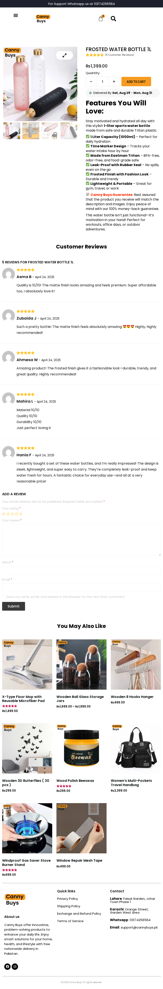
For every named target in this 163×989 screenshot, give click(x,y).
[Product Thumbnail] (64, 55)
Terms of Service (70, 921)
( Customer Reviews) (119, 54)
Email (7, 579)
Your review (12, 520)
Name (7, 562)
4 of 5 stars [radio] (16, 513)
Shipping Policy (68, 906)
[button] (15, 15)
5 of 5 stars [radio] (20, 513)
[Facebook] (7, 966)
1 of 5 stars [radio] (4, 513)
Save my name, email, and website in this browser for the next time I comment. (66, 597)
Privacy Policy (67, 898)
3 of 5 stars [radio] (12, 513)
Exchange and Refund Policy (79, 913)
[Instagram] (15, 966)
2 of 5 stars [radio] (8, 513)
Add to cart (136, 81)
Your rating (11, 508)
